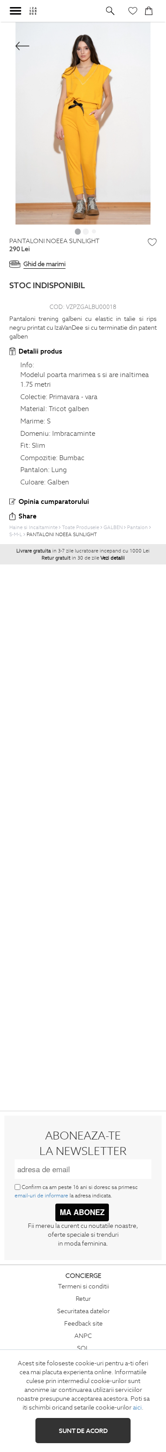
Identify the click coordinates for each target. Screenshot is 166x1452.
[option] (83, 123)
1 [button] (77, 231)
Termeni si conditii (83, 1286)
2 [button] (85, 231)
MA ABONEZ (82, 1212)
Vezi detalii (112, 558)
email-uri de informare (41, 1195)
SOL (83, 1348)
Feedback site (83, 1323)
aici (137, 1407)
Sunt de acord (83, 1431)
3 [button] (93, 231)
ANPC (83, 1336)
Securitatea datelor (83, 1311)
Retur (83, 1299)
